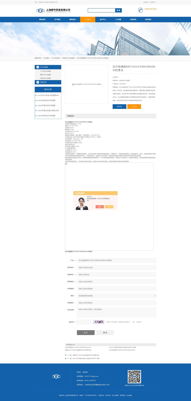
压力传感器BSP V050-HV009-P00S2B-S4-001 (78, 347)
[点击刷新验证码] (98, 322)
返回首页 (146, 2)
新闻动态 (73, 19)
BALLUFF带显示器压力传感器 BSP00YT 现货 (122, 347)
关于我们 (57, 19)
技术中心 (103, 19)
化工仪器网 (115, 395)
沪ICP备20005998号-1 (91, 395)
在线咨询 (133, 19)
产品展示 (88, 19)
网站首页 (42, 19)
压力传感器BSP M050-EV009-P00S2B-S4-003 (122, 350)
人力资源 (118, 19)
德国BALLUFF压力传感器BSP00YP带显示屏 (78, 350)
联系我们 (153, 2)
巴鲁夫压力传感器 (68, 58)
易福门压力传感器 (45, 74)
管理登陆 (122, 395)
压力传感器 (56, 58)
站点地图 (129, 395)
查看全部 (43, 82)
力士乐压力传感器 (45, 71)
